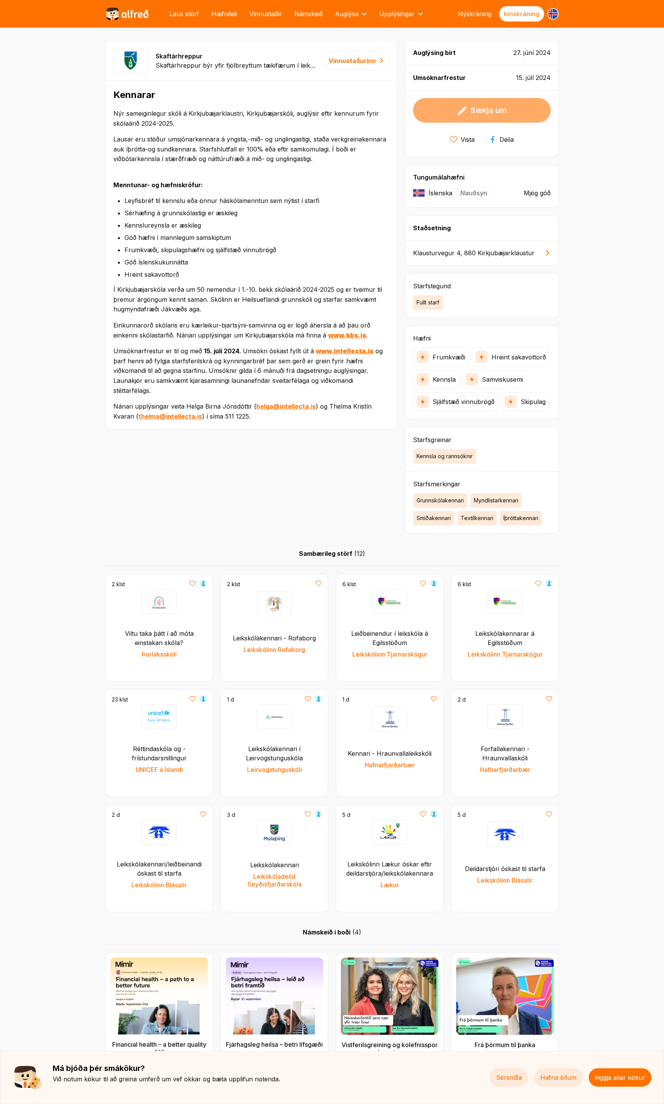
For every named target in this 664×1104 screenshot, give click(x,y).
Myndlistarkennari (496, 500)
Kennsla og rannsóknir (445, 456)
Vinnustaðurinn (352, 61)
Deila (507, 139)
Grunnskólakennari (440, 500)
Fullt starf (428, 302)
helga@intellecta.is (286, 406)
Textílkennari (477, 518)
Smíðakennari (434, 518)
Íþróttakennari (520, 518)
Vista (468, 139)
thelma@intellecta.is (170, 416)
